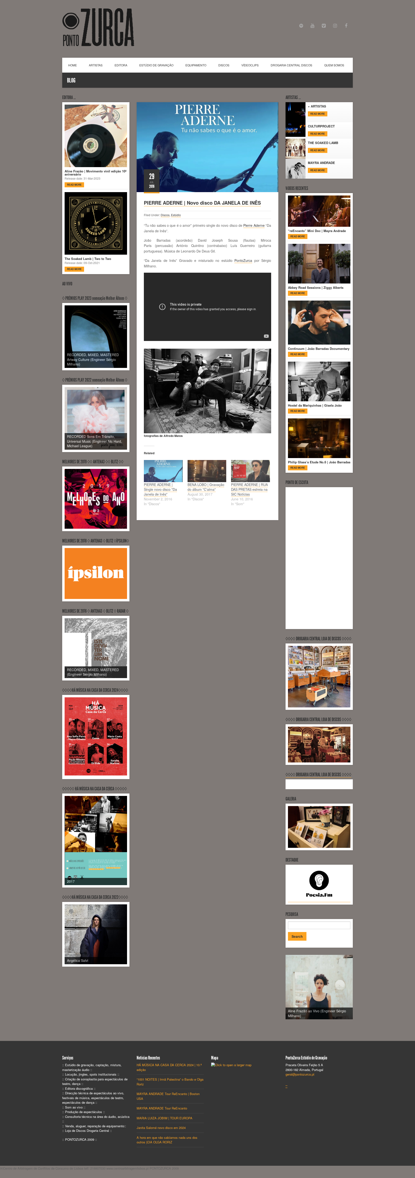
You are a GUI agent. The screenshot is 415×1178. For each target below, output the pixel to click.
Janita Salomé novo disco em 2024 (161, 1127)
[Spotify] (301, 26)
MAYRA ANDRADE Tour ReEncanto (162, 1108)
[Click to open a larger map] (231, 1065)
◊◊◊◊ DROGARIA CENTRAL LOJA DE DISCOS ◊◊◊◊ (318, 774)
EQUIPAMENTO (195, 65)
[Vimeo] (324, 26)
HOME (72, 65)
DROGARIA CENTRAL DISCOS (291, 65)
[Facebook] (346, 26)
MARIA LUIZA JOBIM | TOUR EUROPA (164, 1118)
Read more (74, 184)
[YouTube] (312, 26)
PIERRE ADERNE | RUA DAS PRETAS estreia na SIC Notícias (249, 489)
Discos (165, 215)
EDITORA (121, 65)
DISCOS (223, 65)
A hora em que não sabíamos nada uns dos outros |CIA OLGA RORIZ (167, 1140)
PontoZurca (243, 260)
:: (286, 1086)
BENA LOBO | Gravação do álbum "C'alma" (206, 487)
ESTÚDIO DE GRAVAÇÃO (156, 65)
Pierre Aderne (253, 225)
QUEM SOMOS (334, 65)
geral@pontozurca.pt (300, 1074)
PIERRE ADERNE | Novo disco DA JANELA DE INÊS (202, 202)
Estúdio (176, 215)
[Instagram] (335, 26)
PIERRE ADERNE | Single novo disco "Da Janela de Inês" (160, 489)
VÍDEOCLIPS (250, 65)
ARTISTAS (96, 65)
